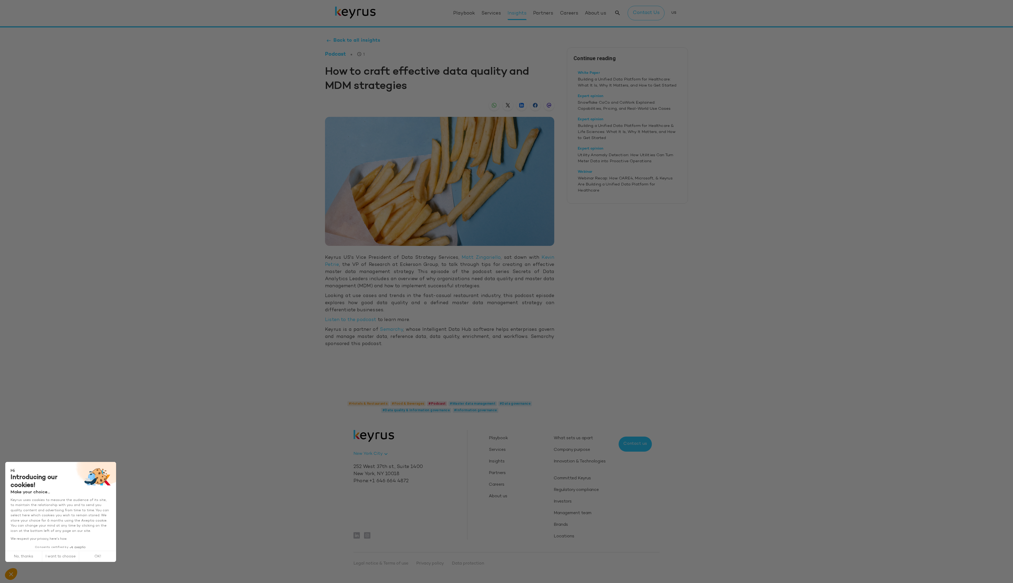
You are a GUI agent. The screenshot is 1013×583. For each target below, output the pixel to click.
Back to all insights (356, 40)
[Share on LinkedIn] (521, 105)
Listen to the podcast (350, 320)
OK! (97, 556)
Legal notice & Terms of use (380, 563)
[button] (11, 574)
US (673, 13)
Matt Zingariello (481, 258)
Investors (563, 501)
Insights (517, 13)
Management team (572, 513)
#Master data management (472, 403)
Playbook (464, 13)
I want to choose (61, 556)
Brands (561, 524)
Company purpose (572, 449)
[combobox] (371, 454)
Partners (543, 13)
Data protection (468, 563)
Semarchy (391, 330)
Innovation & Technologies (580, 461)
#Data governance (515, 403)
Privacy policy (430, 563)
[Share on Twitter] (508, 105)
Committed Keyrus (572, 478)
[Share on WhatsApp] (494, 105)
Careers (569, 13)
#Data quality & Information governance (416, 410)
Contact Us (646, 12)
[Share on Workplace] (549, 105)
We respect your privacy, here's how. (39, 539)
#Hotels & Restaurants (368, 403)
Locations (564, 536)
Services (491, 13)
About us (595, 13)
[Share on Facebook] (535, 105)
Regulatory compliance (576, 490)
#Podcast (437, 403)
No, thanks (23, 556)
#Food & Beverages (408, 403)
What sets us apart (573, 438)
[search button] (617, 13)
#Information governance (475, 410)
